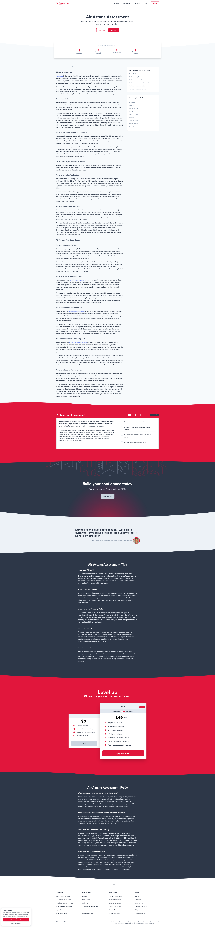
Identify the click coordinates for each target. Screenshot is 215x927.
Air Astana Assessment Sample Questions (141, 83)
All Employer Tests (114, 913)
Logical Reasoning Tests (63, 910)
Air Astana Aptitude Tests (136, 80)
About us (138, 899)
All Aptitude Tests (61, 913)
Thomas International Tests (90, 906)
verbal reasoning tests (76, 280)
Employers (126, 3)
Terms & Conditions (141, 906)
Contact (137, 896)
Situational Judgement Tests (64, 903)
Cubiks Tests (86, 899)
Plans (145, 3)
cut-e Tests (85, 910)
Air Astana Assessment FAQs (137, 89)
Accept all (9, 920)
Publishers (137, 3)
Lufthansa (132, 102)
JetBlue (131, 126)
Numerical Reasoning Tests (64, 906)
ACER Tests (85, 896)
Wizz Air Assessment (115, 899)
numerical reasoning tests (78, 342)
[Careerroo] (62, 3)
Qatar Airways (133, 120)
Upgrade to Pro (123, 753)
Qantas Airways (133, 108)
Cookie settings (140, 913)
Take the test (107, 496)
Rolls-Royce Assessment (116, 903)
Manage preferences (16, 923)
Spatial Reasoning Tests (63, 896)
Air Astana (59, 76)
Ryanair (131, 111)
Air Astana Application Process (138, 77)
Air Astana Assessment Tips (137, 86)
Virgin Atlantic (133, 123)
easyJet (131, 117)
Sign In (155, 3)
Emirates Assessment (115, 896)
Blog (136, 910)
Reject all (22, 920)
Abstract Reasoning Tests (63, 899)
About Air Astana (134, 74)
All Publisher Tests (87, 913)
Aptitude (116, 3)
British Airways (133, 114)
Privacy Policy (139, 903)
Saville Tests (86, 903)
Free (84, 743)
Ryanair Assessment (115, 906)
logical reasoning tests (76, 311)
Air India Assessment (115, 910)
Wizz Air (131, 105)
